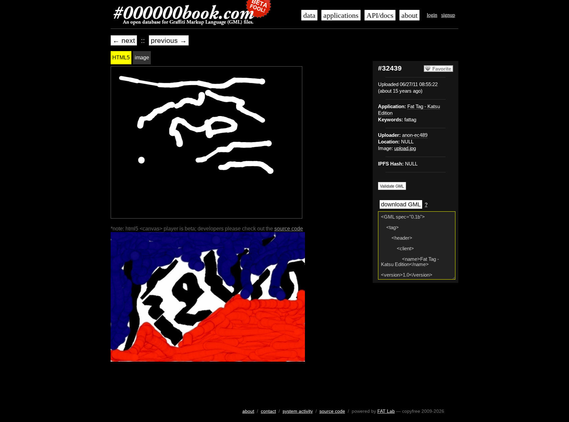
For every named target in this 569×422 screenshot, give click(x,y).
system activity (298, 411)
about (409, 15)
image (142, 57)
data (309, 15)
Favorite (441, 69)
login (432, 15)
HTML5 (121, 57)
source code (288, 228)
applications (341, 15)
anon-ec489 (414, 135)
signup (448, 15)
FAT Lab (386, 411)
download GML (401, 204)
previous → (169, 40)
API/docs (379, 15)
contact (268, 411)
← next (124, 40)
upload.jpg (405, 148)
